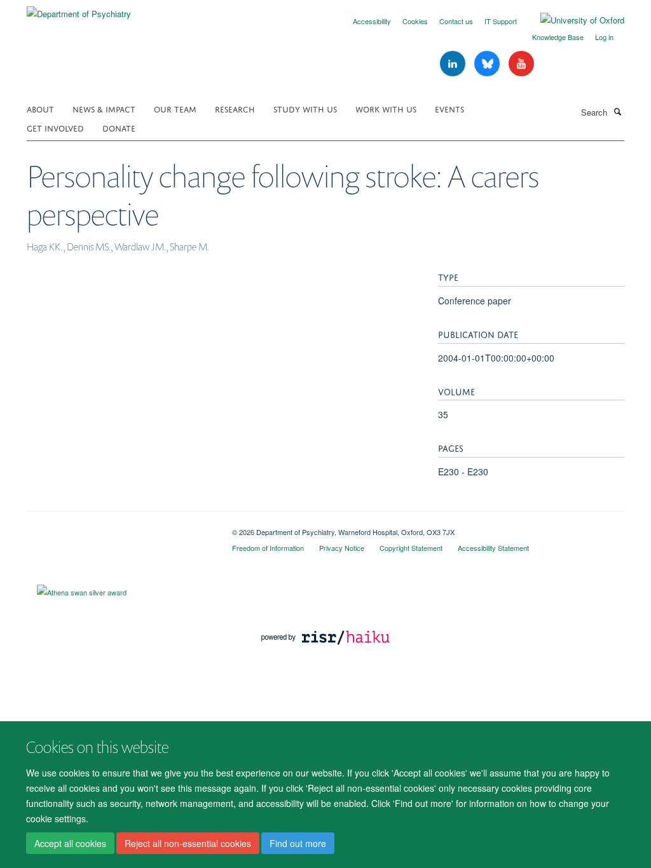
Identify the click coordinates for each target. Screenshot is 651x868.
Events (449, 108)
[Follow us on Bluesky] (488, 64)
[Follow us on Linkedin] (454, 64)
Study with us (305, 108)
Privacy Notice (341, 548)
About (40, 108)
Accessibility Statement (493, 548)
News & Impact (103, 108)
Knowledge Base (558, 37)
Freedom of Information (268, 548)
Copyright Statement (411, 548)
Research (235, 108)
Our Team (175, 108)
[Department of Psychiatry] (79, 9)
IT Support (500, 21)
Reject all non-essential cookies (188, 843)
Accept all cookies (70, 843)
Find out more (298, 843)
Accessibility (372, 21)
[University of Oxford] (572, 20)
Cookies (415, 21)
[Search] (617, 111)
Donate (118, 127)
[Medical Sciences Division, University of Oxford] (120, 527)
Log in (604, 37)
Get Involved (55, 127)
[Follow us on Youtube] (521, 64)
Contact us (456, 21)
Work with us (385, 108)
